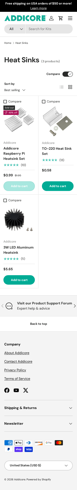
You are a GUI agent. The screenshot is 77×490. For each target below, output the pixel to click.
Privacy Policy (15, 370)
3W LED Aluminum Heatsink (18, 250)
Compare (53, 74)
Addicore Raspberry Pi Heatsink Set (14, 153)
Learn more (38, 8)
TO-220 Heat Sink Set (57, 151)
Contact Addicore (18, 361)
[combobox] (38, 29)
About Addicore (16, 353)
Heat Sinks (21, 43)
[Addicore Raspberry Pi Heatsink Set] (19, 121)
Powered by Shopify (39, 479)
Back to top (38, 324)
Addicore (19, 479)
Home (7, 43)
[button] (60, 18)
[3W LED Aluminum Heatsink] (19, 220)
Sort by (9, 84)
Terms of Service (17, 378)
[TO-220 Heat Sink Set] (58, 121)
